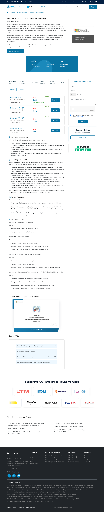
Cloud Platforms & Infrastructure (54, 456)
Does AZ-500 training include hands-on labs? (30, 346)
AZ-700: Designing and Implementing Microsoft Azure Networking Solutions (28, 490)
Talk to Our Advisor (15, 51)
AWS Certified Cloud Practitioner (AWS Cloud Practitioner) (23, 499)
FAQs (62, 82)
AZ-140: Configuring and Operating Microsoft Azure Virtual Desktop (57, 494)
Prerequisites (34, 82)
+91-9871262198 (14, 2)
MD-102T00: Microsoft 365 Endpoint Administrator (50, 487)
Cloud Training (72, 456)
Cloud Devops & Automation (53, 460)
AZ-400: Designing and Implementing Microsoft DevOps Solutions (68, 490)
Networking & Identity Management (55, 461)
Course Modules (52, 82)
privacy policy (80, 116)
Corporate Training (73, 461)
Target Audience (42, 82)
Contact (32, 458)
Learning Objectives (22, 82)
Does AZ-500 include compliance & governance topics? (33, 357)
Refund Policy (34, 463)
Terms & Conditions (66, 507)
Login (93, 7)
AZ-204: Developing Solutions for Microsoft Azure (21, 492)
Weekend (22, 89)
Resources (69, 7)
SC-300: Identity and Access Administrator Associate (77, 485)
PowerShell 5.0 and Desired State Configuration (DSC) (22, 494)
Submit (83, 121)
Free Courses (87, 460)
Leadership (33, 460)
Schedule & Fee (12, 82)
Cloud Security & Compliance (53, 458)
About (31, 456)
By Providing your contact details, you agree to (82, 116)
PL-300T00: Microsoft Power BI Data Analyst (19, 496)
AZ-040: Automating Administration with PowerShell (50, 492)
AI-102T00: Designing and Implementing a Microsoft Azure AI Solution (53, 496)
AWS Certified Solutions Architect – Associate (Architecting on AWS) (60, 499)
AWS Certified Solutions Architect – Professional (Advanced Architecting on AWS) (30, 501)
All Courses (32, 7)
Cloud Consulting (73, 458)
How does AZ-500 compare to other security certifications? (34, 362)
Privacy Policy (57, 507)
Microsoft (12, 12)
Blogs (31, 461)
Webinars (86, 458)
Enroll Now (55, 100)
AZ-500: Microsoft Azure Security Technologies (30, 12)
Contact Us (80, 7)
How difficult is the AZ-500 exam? (26, 351)
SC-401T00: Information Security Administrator (47, 485)
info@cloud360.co (28, 2)
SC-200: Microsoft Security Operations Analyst (20, 485)
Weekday (12, 89)
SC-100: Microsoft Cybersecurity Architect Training (21, 487)
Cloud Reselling (72, 460)
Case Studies (87, 461)
